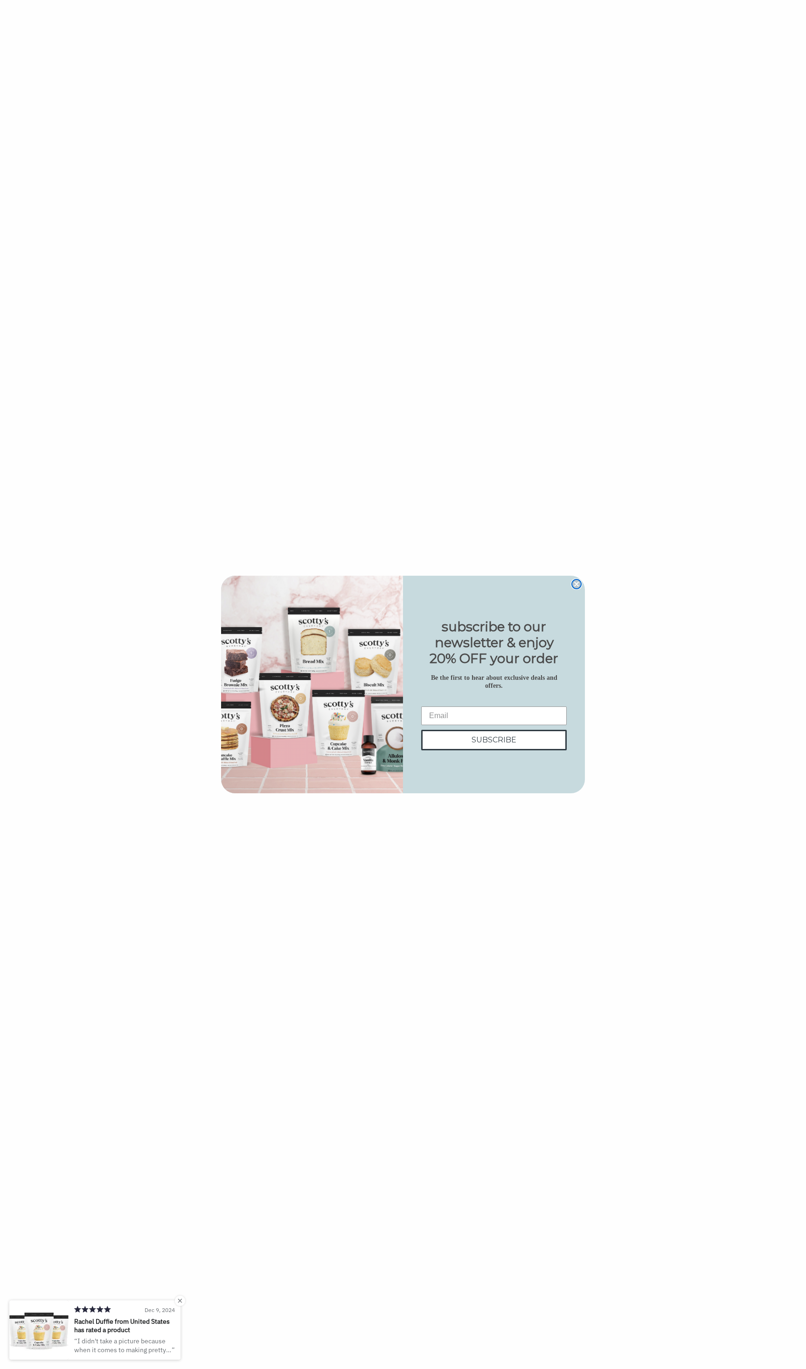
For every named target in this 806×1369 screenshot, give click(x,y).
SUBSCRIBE (494, 739)
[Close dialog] (576, 584)
